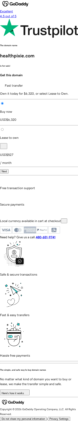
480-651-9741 (45, 237)
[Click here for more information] (64, 220)
